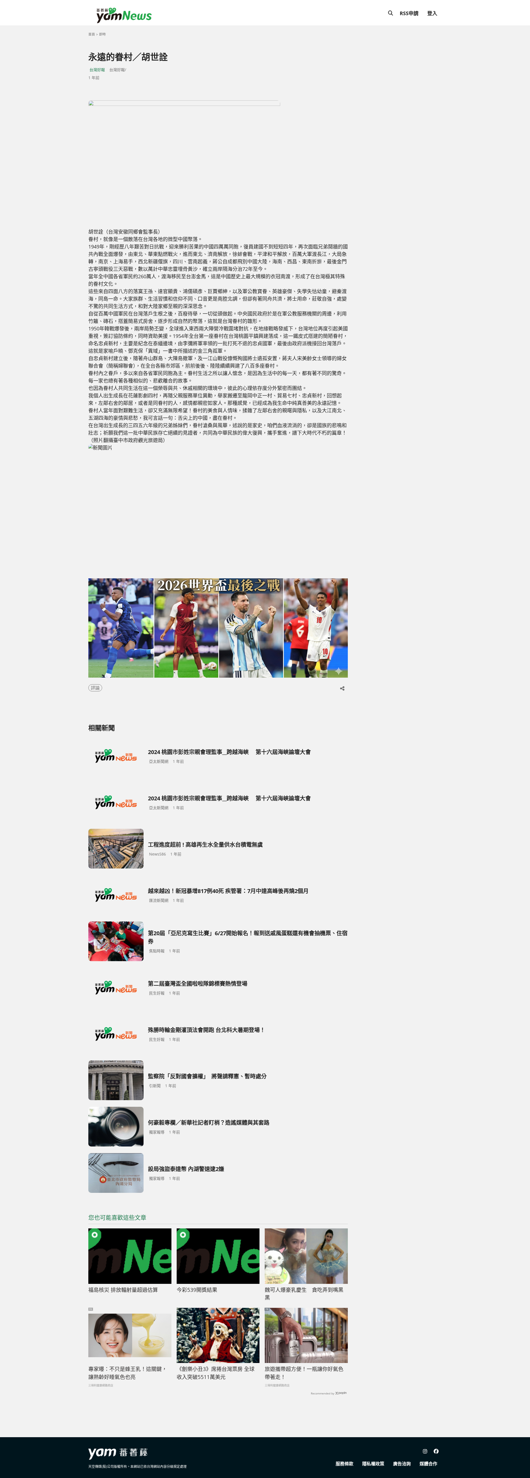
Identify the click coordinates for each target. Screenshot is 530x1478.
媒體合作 (428, 1464)
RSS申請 (409, 13)
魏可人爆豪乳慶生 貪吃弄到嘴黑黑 (304, 1293)
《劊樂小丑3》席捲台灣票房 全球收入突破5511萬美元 (216, 1373)
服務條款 (344, 1464)
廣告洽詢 (402, 1464)
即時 (102, 34)
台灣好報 (97, 69)
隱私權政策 (373, 1464)
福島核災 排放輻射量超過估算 (123, 1289)
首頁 (91, 34)
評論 (95, 688)
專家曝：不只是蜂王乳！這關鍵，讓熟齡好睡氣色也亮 (127, 1373)
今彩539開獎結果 (197, 1289)
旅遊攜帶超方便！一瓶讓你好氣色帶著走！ (304, 1373)
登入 (432, 13)
